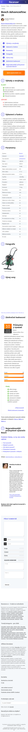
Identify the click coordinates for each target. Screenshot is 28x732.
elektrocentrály (5, 628)
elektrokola (13, 628)
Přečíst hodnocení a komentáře (16, 410)
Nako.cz (3, 421)
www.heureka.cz (9, 457)
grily (8, 629)
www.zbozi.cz (18, 457)
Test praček (9, 638)
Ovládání (6, 552)
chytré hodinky (19, 629)
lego (7, 631)
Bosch (21, 153)
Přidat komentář (20, 407)
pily (25, 632)
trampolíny (8, 635)
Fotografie (9, 54)
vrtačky (17, 635)
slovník (12, 707)
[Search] (25, 2)
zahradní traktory (8, 637)
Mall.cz (20, 419)
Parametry (9, 50)
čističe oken (9, 626)
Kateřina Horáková (9, 18)
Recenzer (3, 6)
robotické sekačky (6, 634)
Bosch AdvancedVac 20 (8, 23)
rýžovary (10, 611)
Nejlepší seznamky (18, 638)
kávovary (3, 631)
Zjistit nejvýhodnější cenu (14, 73)
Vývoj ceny (9, 57)
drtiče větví (17, 626)
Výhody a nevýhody (12, 43)
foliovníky (3, 629)
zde (20, 725)
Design (5, 548)
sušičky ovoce (15, 634)
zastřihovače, (17, 637)
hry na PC (12, 629)
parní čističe (19, 632)
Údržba (6, 555)
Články (7, 6)
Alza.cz (16, 419)
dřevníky (23, 626)
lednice (8, 613)
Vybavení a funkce (12, 47)
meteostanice (12, 632)
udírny (12, 635)
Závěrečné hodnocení (13, 61)
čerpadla (3, 626)
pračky (15, 611)
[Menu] (2, 2)
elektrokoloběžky (21, 628)
